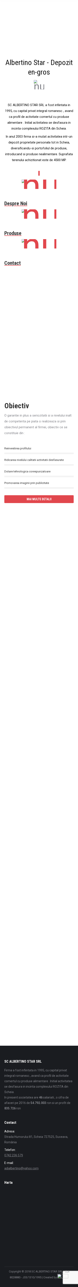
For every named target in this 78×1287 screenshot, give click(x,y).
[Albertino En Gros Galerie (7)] (34, 1002)
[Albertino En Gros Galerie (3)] (34, 545)
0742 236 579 (13, 1155)
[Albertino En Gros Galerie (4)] (34, 806)
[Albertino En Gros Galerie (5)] (34, 871)
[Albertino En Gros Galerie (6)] (34, 937)
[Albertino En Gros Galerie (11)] (34, 611)
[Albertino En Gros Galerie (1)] (34, 676)
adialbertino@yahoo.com (21, 1168)
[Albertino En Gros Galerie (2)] (34, 741)
